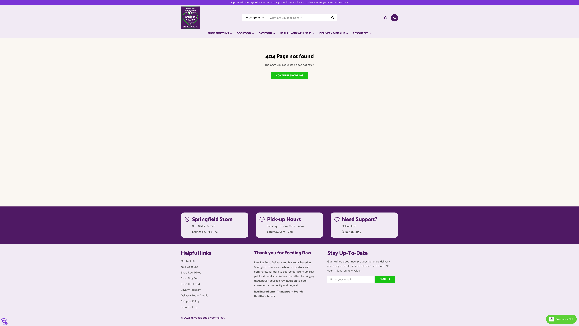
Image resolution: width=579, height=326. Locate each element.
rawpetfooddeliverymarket (207, 318)
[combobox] (289, 17)
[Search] (333, 18)
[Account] (385, 18)
